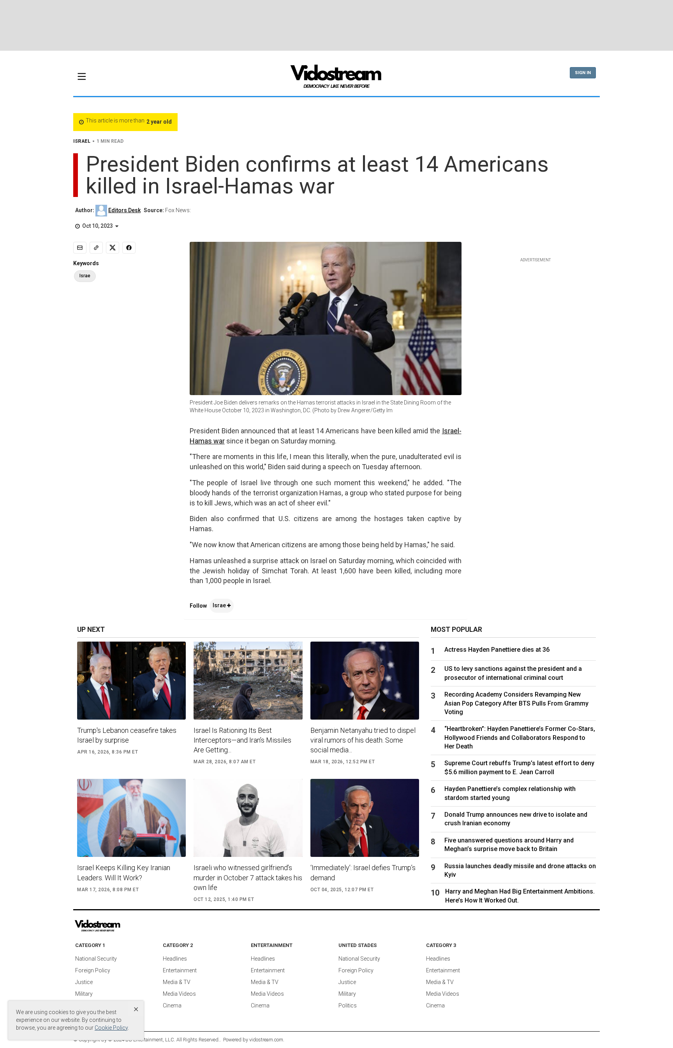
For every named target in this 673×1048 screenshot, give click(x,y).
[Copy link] (96, 248)
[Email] (79, 248)
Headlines (175, 959)
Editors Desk (124, 210)
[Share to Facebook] (129, 248)
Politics (347, 1005)
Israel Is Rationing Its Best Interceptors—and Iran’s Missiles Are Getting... (242, 740)
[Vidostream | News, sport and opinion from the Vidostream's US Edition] (124, 926)
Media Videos (179, 994)
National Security (96, 959)
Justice (84, 982)
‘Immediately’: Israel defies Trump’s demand (363, 872)
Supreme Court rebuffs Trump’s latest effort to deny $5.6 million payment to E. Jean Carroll (519, 767)
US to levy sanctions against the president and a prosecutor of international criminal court (513, 673)
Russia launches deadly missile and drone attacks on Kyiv (520, 870)
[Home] (336, 78)
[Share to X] (112, 248)
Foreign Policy (92, 970)
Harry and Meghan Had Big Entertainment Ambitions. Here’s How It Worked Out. (520, 896)
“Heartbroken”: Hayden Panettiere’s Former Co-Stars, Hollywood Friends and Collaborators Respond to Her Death (519, 737)
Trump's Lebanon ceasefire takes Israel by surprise (126, 735)
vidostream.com (266, 1040)
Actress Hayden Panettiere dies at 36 (497, 649)
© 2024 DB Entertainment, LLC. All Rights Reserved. (164, 1040)
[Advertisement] (336, 25)
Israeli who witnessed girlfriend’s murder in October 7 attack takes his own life (248, 877)
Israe (220, 605)
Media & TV (176, 982)
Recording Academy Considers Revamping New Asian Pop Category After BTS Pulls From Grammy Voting (516, 703)
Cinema (172, 1005)
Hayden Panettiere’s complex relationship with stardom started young (510, 793)
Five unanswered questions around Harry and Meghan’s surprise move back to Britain (509, 845)
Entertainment (180, 970)
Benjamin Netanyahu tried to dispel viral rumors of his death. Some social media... (363, 740)
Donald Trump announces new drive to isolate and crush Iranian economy (515, 819)
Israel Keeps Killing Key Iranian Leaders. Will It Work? (123, 872)
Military (84, 994)
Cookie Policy (111, 1028)
